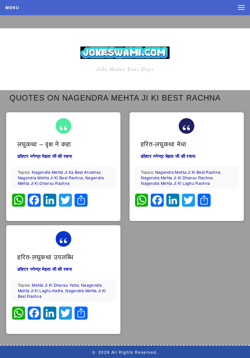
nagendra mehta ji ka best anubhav (66, 172)
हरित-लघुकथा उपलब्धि (45, 257)
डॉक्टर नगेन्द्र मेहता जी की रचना (44, 156)
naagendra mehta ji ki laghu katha (60, 287)
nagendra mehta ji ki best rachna (50, 177)
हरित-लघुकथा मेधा (164, 144)
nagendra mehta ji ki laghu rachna (175, 183)
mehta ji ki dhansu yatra (55, 285)
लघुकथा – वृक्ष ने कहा (44, 144)
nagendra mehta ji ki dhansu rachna (61, 180)
